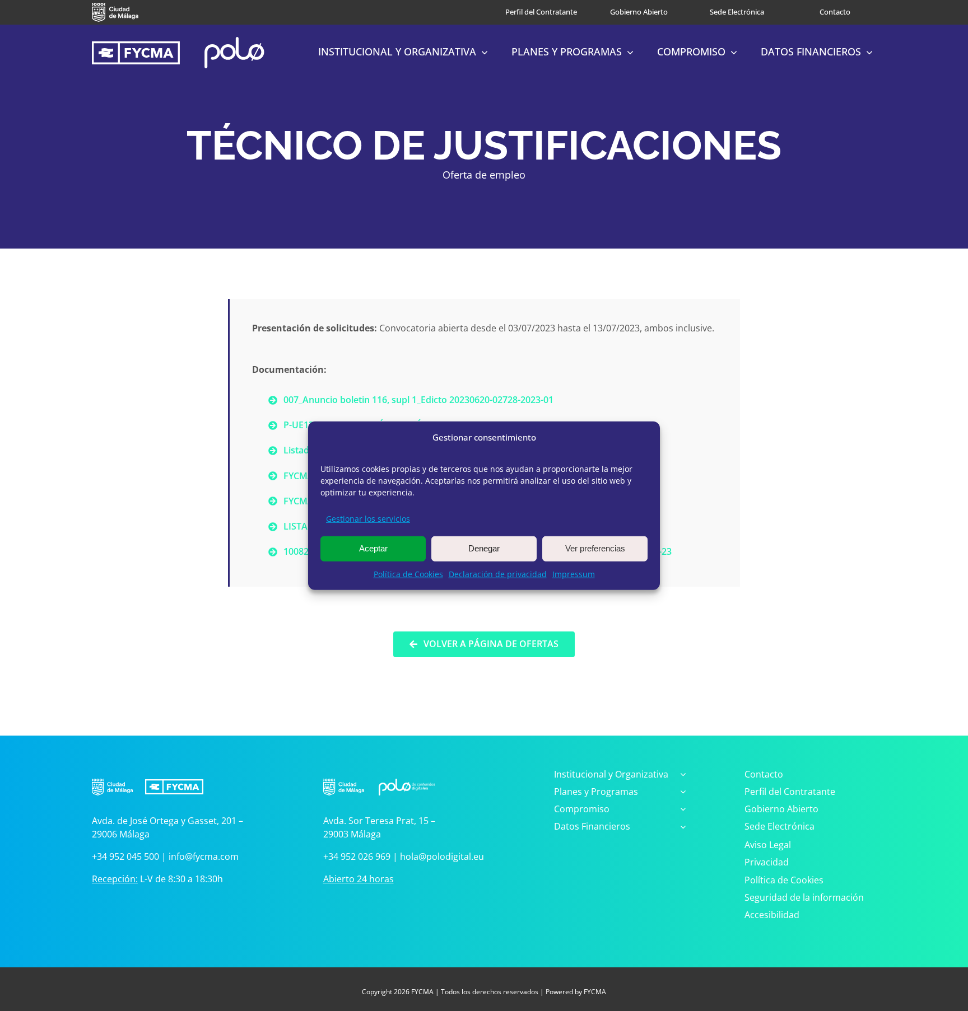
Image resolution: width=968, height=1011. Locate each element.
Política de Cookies (408, 573)
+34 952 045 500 (125, 856)
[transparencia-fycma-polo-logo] (178, 41)
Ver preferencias (595, 548)
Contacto (835, 12)
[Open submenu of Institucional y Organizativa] (681, 775)
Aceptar (373, 548)
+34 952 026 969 (356, 856)
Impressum (573, 573)
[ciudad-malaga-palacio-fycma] (148, 773)
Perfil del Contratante (541, 12)
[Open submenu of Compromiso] (681, 810)
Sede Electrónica (737, 12)
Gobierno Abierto (639, 12)
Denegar (484, 548)
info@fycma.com (204, 856)
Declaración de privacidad (498, 573)
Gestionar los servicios (368, 518)
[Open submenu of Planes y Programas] (681, 792)
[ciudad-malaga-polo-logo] (379, 773)
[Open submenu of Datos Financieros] (681, 827)
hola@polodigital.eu (442, 856)
